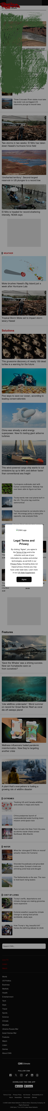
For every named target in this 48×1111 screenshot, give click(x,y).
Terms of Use (21, 552)
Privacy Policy (16, 564)
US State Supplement (26, 572)
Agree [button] (24, 579)
